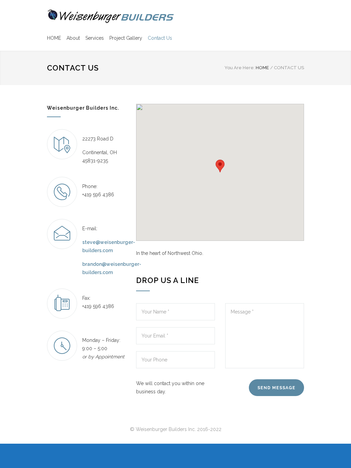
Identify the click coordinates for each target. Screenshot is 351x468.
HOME (54, 38)
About (73, 38)
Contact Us (160, 38)
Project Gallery (125, 38)
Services (94, 38)
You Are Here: (240, 67)
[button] (220, 166)
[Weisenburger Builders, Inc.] (110, 16)
